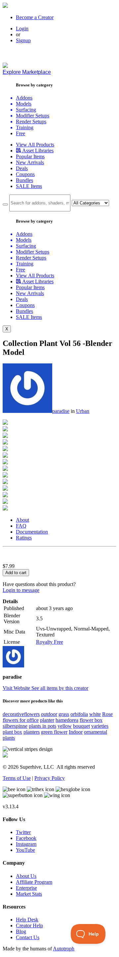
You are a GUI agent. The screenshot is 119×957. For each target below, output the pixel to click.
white (95, 714)
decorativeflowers (21, 714)
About (22, 520)
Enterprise (26, 888)
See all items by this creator (59, 688)
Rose (107, 714)
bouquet (81, 726)
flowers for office (21, 720)
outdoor (49, 714)
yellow (65, 726)
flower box (91, 720)
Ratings (24, 537)
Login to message (21, 590)
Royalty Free (49, 642)
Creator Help (29, 925)
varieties (99, 726)
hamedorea (67, 720)
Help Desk (27, 919)
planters (31, 732)
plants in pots (42, 726)
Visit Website (17, 688)
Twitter (23, 832)
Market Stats (29, 894)
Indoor (76, 732)
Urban (82, 411)
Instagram (26, 844)
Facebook (26, 838)
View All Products (35, 144)
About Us (26, 876)
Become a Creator (35, 17)
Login (22, 28)
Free (20, 133)
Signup (23, 40)
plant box (12, 732)
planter (47, 720)
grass (64, 714)
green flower (54, 732)
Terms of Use (17, 778)
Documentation (32, 532)
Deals (22, 168)
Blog (21, 931)
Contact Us (27, 937)
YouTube (25, 850)
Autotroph (63, 948)
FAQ (21, 526)
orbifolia (79, 714)
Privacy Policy (49, 778)
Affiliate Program (34, 882)
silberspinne (15, 726)
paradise (60, 411)
